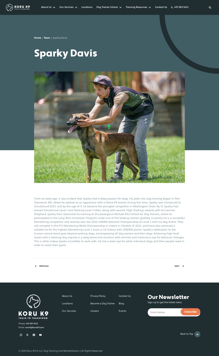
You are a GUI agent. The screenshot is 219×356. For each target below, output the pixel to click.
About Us (46, 7)
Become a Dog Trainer (102, 304)
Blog (121, 304)
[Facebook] (34, 335)
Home (37, 38)
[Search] (210, 7)
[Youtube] (40, 335)
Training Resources (136, 7)
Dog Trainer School (107, 7)
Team (47, 38)
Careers (94, 311)
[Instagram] (21, 335)
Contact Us (161, 7)
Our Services (66, 7)
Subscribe (190, 312)
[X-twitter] (27, 335)
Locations (86, 7)
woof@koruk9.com (34, 327)
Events (122, 311)
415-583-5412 (181, 7)
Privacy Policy (97, 296)
